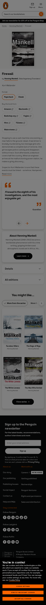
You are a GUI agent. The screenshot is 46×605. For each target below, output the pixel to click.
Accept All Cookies (23, 599)
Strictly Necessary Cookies (23, 592)
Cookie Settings (23, 586)
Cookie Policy (14, 580)
